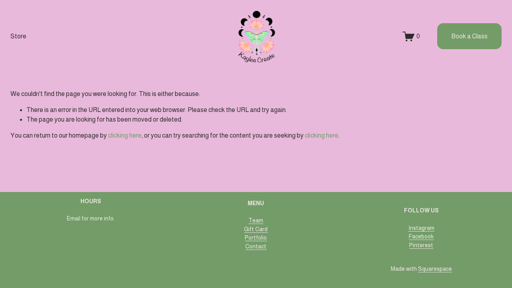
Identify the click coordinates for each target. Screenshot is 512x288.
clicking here (125, 135)
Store (18, 36)
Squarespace (435, 269)
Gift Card (256, 229)
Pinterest (421, 245)
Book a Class (469, 36)
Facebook (421, 236)
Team (255, 220)
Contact (255, 246)
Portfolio (256, 237)
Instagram (421, 228)
